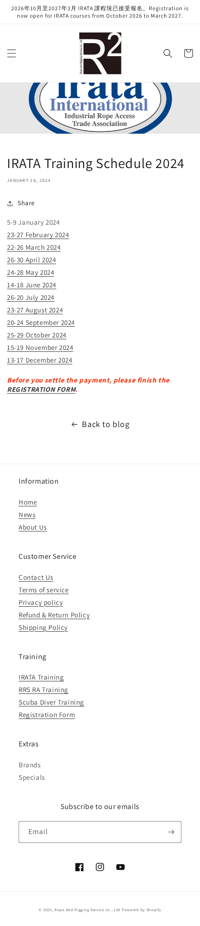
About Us (33, 527)
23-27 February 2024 (38, 234)
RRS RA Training (43, 689)
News (27, 514)
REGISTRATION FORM (41, 389)
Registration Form (47, 714)
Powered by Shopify (141, 909)
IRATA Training (41, 677)
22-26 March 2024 (34, 247)
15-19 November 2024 (40, 347)
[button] (11, 53)
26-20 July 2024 (30, 297)
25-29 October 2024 (37, 334)
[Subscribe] (170, 832)
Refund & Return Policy (54, 614)
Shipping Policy (43, 627)
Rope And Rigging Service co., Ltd (87, 909)
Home (28, 502)
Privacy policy (41, 602)
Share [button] (26, 203)
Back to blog (105, 424)
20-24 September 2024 (41, 322)
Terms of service (44, 589)
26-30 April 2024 (31, 259)
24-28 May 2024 (30, 272)
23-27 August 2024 (35, 309)
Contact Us (36, 577)
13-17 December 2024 (39, 360)
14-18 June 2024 (31, 284)
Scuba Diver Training (51, 702)
